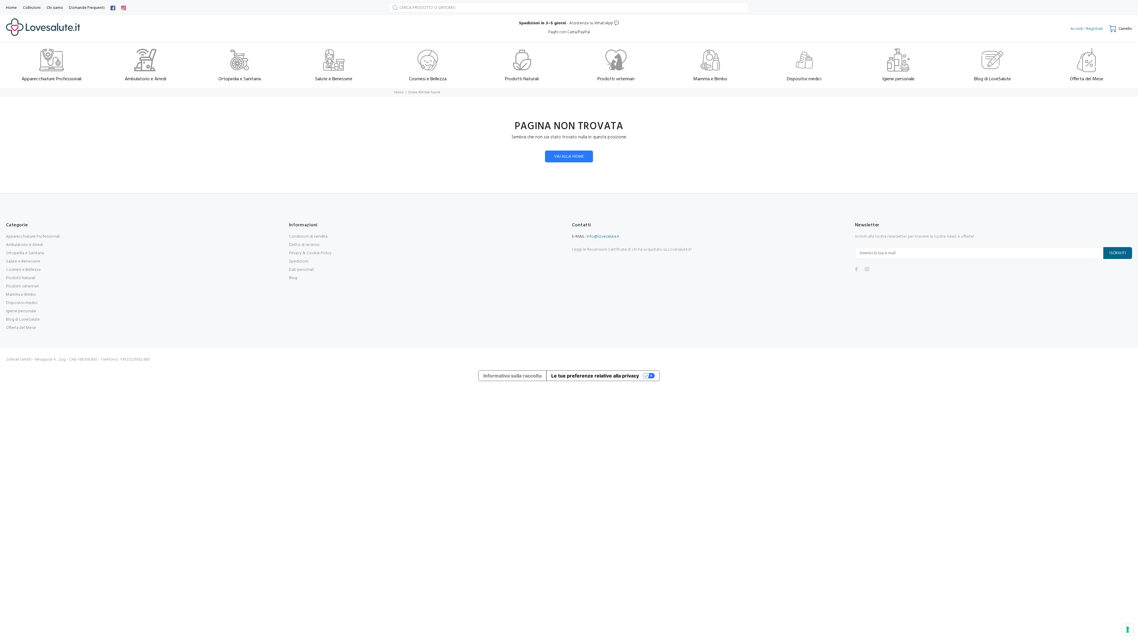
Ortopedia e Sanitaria (25, 253)
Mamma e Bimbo (21, 294)
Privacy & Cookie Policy (310, 253)
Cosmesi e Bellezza (23, 269)
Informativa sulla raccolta (512, 376)
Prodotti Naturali (20, 278)
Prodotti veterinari (22, 286)
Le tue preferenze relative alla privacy (595, 376)
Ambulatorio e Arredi (24, 244)
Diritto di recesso (304, 244)
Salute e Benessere (23, 261)
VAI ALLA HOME (569, 156)
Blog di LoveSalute (23, 319)
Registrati (1094, 28)
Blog (293, 278)
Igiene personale (21, 311)
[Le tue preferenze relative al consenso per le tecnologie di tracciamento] (1127, 629)
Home (398, 92)
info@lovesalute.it (602, 236)
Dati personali (301, 269)
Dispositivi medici (21, 303)
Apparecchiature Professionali (33, 236)
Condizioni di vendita (308, 236)
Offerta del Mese (21, 327)
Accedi (1076, 28)
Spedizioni (298, 261)
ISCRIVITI (1118, 253)
